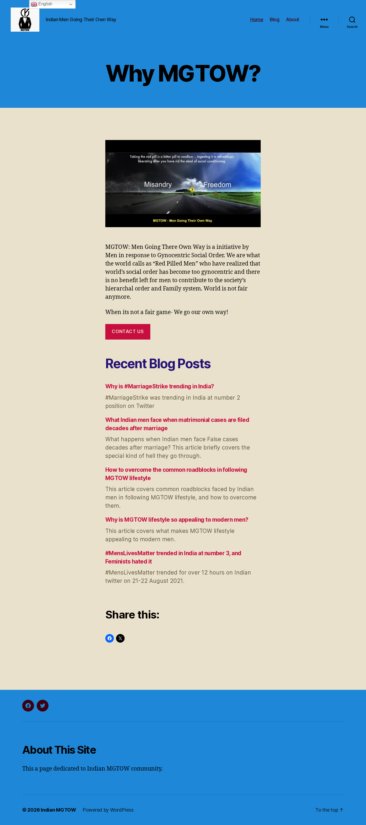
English (44, 4)
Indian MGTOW (58, 810)
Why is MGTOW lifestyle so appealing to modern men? (176, 519)
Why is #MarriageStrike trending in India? (159, 386)
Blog (274, 19)
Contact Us (128, 331)
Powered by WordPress (108, 810)
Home (256, 19)
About (292, 19)
